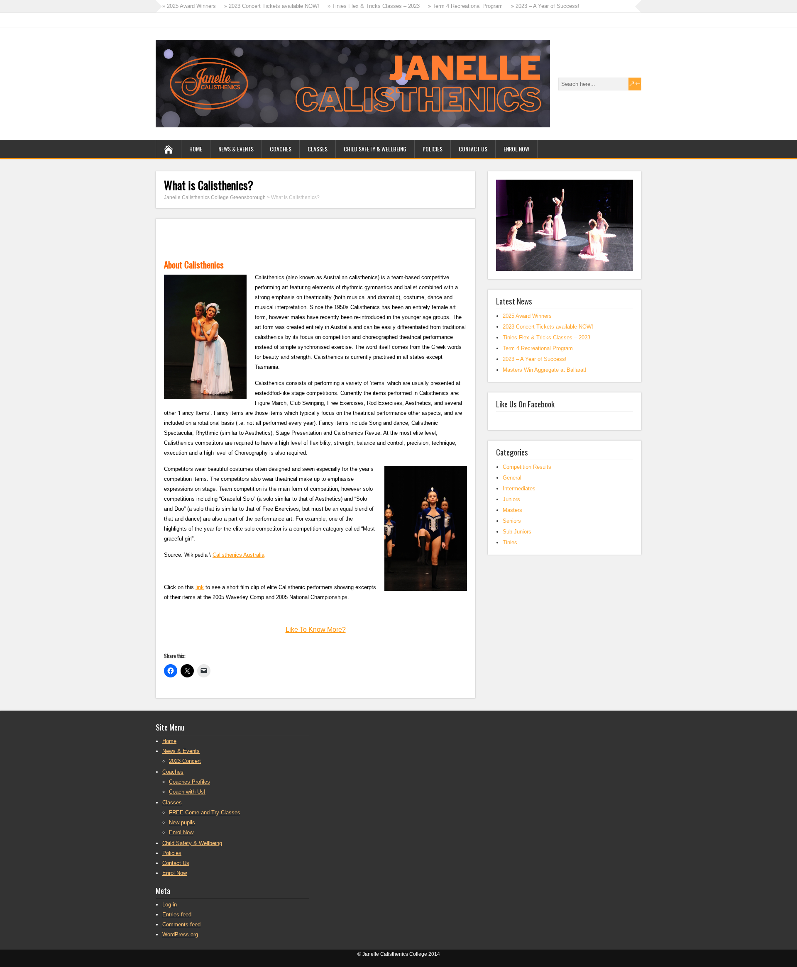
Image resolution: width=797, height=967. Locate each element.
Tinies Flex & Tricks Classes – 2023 (546, 337)
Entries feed (176, 914)
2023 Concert (185, 761)
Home (195, 148)
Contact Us (473, 148)
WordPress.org (180, 934)
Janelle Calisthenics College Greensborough (215, 197)
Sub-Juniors (517, 532)
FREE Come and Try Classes (204, 812)
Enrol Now (516, 148)
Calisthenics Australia (238, 555)
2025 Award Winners (527, 316)
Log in (169, 904)
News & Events (236, 148)
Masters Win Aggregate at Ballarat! (545, 370)
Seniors (512, 521)
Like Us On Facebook (525, 403)
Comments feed (181, 924)
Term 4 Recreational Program (538, 348)
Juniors (511, 499)
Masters (512, 510)
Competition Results (527, 467)
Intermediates (519, 488)
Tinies (510, 542)
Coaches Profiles (189, 782)
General (512, 478)
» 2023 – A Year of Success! (545, 6)
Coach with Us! (187, 792)
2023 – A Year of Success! (535, 359)
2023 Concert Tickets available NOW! (548, 327)
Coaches (280, 148)
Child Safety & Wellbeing (375, 148)
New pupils (182, 822)
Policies (433, 148)
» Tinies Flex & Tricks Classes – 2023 (374, 6)
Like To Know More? (316, 629)
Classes (318, 148)
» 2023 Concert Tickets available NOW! (271, 6)
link (200, 587)
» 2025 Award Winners (189, 6)
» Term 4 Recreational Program (465, 6)
